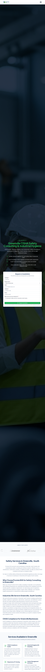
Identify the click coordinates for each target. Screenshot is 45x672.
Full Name (7, 277)
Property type (7, 281)
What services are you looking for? (12, 296)
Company (7, 288)
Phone (6, 292)
